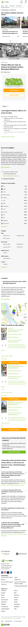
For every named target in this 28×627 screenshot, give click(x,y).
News (16, 577)
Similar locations (14, 90)
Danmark (3, 590)
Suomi (2, 597)
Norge (2, 595)
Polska (16, 602)
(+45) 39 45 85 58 (5, 568)
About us (3, 579)
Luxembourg (4, 606)
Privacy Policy (4, 618)
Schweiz (16, 597)
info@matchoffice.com (6, 567)
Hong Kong (17, 604)
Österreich (16, 595)
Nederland (4, 602)
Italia (15, 592)
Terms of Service (13, 618)
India (15, 608)
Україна (16, 599)
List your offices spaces (7, 582)
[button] (18, 18)
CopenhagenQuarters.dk (21, 586)
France (16, 590)
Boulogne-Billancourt (5, 7)
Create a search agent (6, 577)
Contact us (4, 584)
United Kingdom (5, 608)
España (3, 611)
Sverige (3, 592)
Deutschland (4, 599)
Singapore (16, 606)
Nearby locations (14, 95)
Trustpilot (3, 544)
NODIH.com (18, 579)
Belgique (3, 604)
